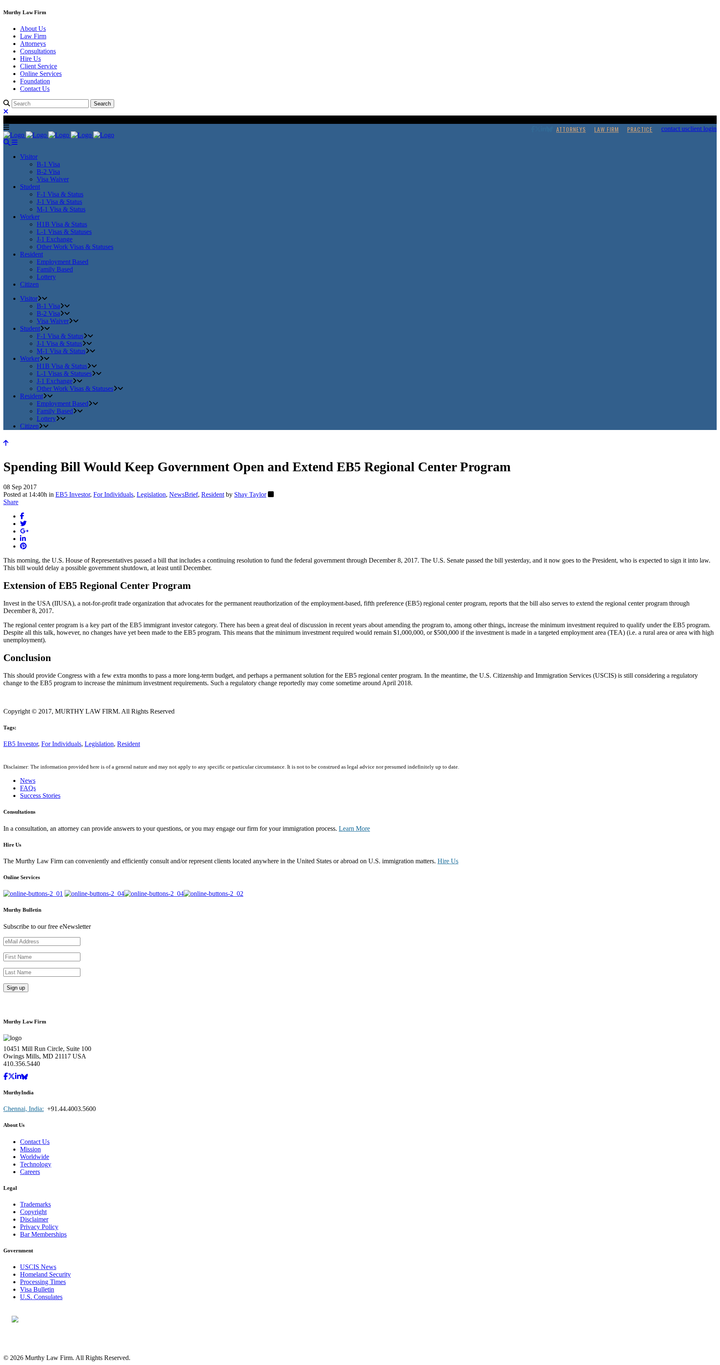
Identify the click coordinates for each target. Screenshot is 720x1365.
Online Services (41, 73)
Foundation (35, 81)
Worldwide (34, 1156)
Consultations (38, 51)
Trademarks (35, 1204)
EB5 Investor (72, 494)
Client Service (38, 66)
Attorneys (33, 43)
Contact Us (35, 88)
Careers (30, 1171)
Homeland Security (45, 1274)
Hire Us (30, 58)
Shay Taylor (250, 494)
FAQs (28, 788)
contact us (674, 128)
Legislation (151, 494)
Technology (35, 1164)
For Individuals (113, 494)
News (27, 780)
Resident (212, 494)
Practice (639, 129)
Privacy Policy (39, 1226)
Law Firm (33, 36)
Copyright (33, 1211)
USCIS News (38, 1266)
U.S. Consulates (41, 1296)
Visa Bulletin (37, 1289)
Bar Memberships (43, 1234)
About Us (33, 28)
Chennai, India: (23, 1108)
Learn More (354, 828)
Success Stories (40, 795)
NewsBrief (183, 494)
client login (702, 128)
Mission (30, 1149)
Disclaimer (34, 1219)
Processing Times (43, 1281)
